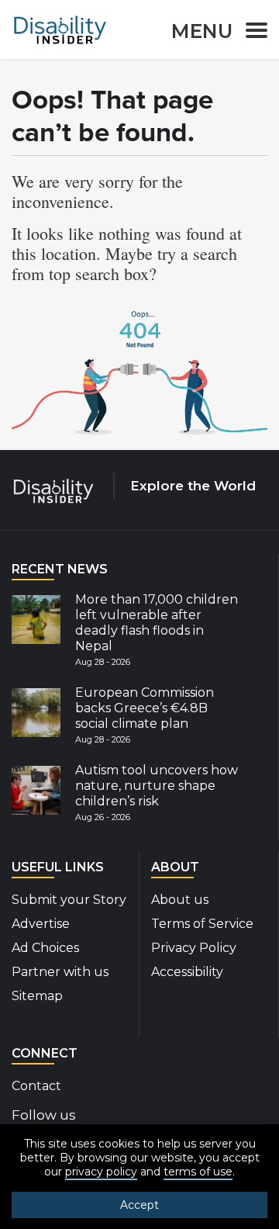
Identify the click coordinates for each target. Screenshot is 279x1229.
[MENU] (251, 33)
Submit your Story (69, 899)
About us (179, 899)
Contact (36, 1085)
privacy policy (101, 1172)
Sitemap (37, 995)
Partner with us (60, 971)
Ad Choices (45, 947)
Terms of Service (202, 923)
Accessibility (187, 971)
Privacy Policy (193, 947)
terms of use (198, 1172)
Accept (139, 1205)
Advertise (41, 923)
